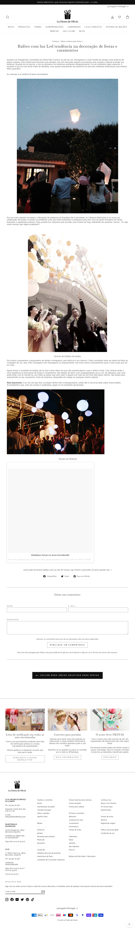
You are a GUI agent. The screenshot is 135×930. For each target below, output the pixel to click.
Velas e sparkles (43, 813)
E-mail (72, 606)
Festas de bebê (75, 803)
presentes (41, 843)
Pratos (39, 803)
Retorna (104, 820)
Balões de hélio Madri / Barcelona (82, 856)
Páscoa (72, 850)
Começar (55, 41)
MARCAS (54, 31)
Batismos (72, 816)
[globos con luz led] (67, 146)
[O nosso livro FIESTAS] (110, 720)
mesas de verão (75, 830)
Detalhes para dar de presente (49, 853)
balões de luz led (40, 370)
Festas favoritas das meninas (80, 800)
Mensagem (13, 619)
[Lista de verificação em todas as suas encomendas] (25, 720)
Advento (72, 843)
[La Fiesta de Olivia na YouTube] (17, 899)
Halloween (73, 836)
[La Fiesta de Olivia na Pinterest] (27, 899)
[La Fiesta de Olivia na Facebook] (12, 899)
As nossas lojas (107, 807)
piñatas (40, 833)
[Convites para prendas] (67, 720)
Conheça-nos (106, 800)
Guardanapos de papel (46, 807)
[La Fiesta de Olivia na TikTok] (32, 899)
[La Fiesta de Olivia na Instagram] (6, 899)
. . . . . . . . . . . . (73, 853)
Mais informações (67, 757)
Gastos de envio (107, 816)
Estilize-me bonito (72, 356)
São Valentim (74, 846)
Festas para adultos (76, 807)
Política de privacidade (49, 652)
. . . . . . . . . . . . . (42, 820)
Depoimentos (106, 810)
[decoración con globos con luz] (55, 454)
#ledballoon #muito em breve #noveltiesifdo (50, 555)
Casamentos (74, 823)
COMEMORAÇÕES (54, 27)
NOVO (11, 27)
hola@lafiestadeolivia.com (15, 817)
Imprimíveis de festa (45, 856)
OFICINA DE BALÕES (116, 27)
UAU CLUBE (69, 31)
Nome (10, 606)
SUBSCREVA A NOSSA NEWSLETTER (25, 759)
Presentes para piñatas (46, 836)
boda (23, 220)
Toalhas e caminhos (45, 800)
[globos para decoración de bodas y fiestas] (67, 293)
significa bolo (42, 816)
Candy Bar (41, 850)
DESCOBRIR (109, 757)
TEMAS (37, 27)
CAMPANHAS (74, 27)
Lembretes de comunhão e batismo (51, 860)
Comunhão (34, 60)
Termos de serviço (100, 652)
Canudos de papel (44, 810)
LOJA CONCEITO (93, 27)
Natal (71, 840)
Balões (39, 823)
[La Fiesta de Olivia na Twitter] (22, 899)
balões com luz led (51, 570)
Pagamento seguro (108, 823)
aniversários (73, 826)
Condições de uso (108, 833)
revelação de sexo (76, 820)
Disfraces (41, 830)
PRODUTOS (24, 27)
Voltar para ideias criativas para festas (69, 675)
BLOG (82, 31)
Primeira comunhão (76, 813)
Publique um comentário (67, 645)
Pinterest (73, 459)
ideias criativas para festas (71, 41)
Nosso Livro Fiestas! (108, 803)
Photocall (40, 840)
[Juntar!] (43, 891)
